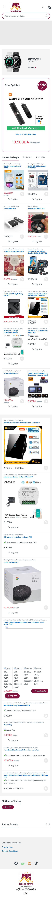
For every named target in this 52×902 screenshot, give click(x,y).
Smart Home (43, 291)
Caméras (6, 164)
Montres (15, 249)
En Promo (27, 157)
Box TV (30, 164)
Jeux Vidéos (38, 703)
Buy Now (14, 199)
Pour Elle (40, 157)
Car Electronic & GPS (10, 328)
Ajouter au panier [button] (21, 194)
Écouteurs (7, 291)
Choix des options (21, 322)
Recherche (46, 16)
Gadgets (43, 620)
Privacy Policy (7, 847)
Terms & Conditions (9, 851)
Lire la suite (46, 401)
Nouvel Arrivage (10, 157)
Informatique (29, 703)
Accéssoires (8, 249)
